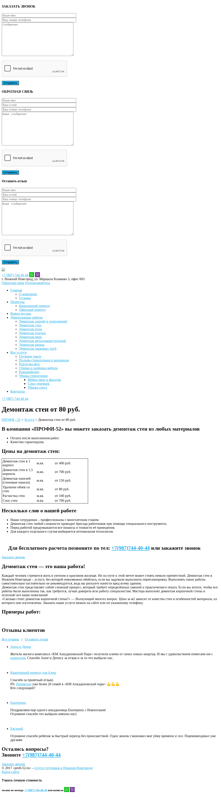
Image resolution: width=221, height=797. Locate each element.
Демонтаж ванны (31, 345)
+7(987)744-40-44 (130, 548)
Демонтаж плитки (32, 333)
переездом (17, 658)
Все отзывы (10, 639)
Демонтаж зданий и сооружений (43, 321)
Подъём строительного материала (44, 360)
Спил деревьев (38, 383)
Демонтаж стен (30, 325)
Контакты (17, 391)
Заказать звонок (13, 557)
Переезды (17, 302)
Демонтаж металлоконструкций (42, 341)
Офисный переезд (32, 309)
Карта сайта (10, 772)
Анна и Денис (20, 646)
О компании (28, 294)
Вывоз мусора (20, 313)
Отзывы (25, 298)
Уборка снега (37, 387)
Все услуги (18, 352)
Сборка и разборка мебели (38, 368)
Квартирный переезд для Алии (33, 672)
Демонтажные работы (26, 317)
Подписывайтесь (37, 283)
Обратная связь (13, 283)
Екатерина (18, 702)
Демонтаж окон (30, 337)
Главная (16, 290)
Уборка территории (33, 376)
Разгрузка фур (29, 364)
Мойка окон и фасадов (44, 380)
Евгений (16, 728)
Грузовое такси (30, 356)
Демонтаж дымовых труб (37, 348)
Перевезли (24, 684)
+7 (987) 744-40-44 (35, 790)
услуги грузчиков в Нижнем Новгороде (63, 768)
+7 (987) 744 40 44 (15, 275)
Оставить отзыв (36, 639)
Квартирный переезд (34, 306)
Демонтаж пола (30, 329)
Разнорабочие (29, 372)
